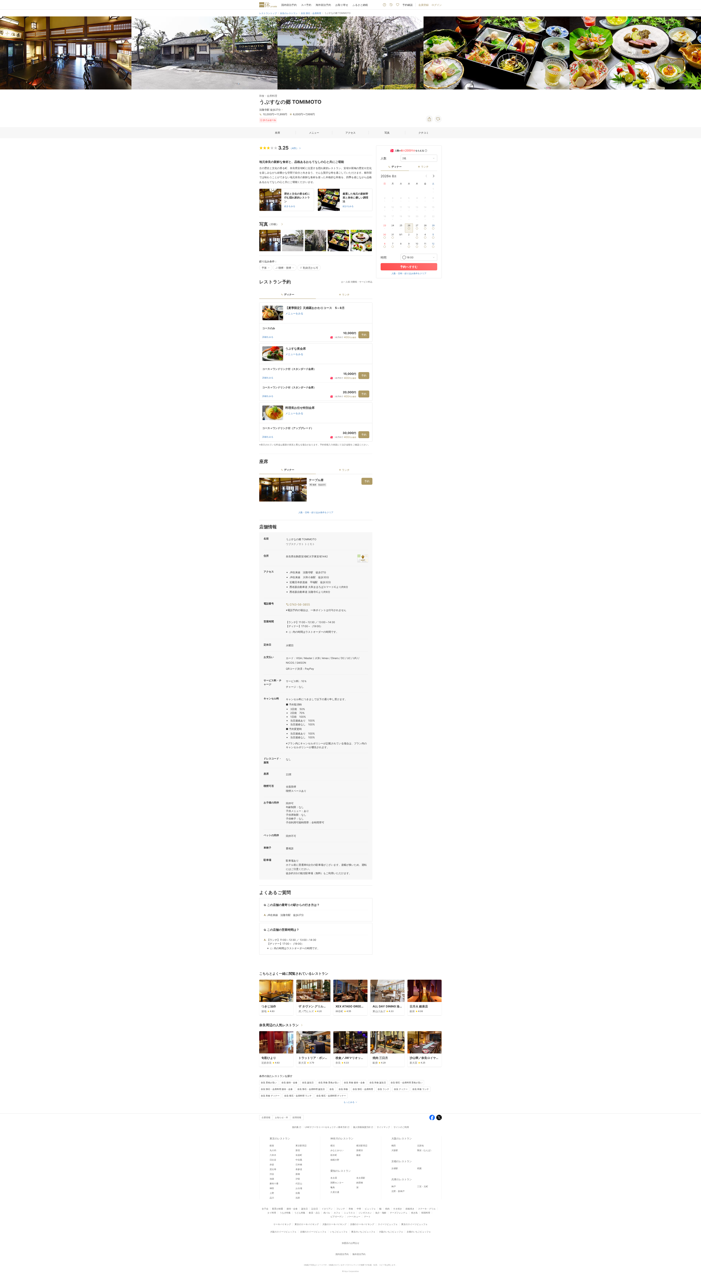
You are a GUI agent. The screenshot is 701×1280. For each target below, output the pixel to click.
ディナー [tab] (289, 294)
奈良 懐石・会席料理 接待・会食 (277, 1089)
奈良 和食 (343, 1089)
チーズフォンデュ (398, 1212)
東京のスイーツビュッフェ (414, 1224)
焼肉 (387, 1208)
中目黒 (299, 1159)
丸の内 (273, 1150)
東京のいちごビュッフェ (363, 1231)
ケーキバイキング (282, 1224)
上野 (272, 1193)
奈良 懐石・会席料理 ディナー (331, 1095)
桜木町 (333, 1155)
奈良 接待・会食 (289, 1082)
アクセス (350, 132)
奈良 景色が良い (269, 1082)
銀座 (272, 1145)
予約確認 (407, 4)
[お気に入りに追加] (438, 119)
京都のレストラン (401, 1161)
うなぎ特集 (285, 1212)
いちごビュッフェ (339, 1231)
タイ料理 (271, 1212)
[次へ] (694, 53)
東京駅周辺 (301, 1145)
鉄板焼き (410, 1208)
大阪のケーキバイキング (334, 1224)
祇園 (419, 1168)
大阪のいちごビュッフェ (391, 1231)
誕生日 (304, 1208)
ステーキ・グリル (427, 1208)
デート (367, 1216)
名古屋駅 (360, 1177)
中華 (359, 1208)
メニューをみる (294, 313)
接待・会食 (292, 1208)
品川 (272, 1197)
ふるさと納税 (360, 4)
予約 (363, 334)
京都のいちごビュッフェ (419, 1231)
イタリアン (327, 1208)
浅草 (298, 1197)
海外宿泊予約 (323, 4)
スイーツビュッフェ (388, 1224)
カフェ (337, 1212)
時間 (383, 257)
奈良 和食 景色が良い (328, 1082)
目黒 (298, 1193)
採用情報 (296, 1117)
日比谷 (273, 1159)
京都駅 (394, 1168)
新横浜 (359, 1150)
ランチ (425, 166)
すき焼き (397, 1208)
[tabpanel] (315, 374)
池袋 (272, 1178)
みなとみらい (337, 1150)
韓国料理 (425, 1212)
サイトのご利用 (401, 1127)
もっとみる (349, 1102)
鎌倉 (358, 1155)
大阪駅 (394, 1150)
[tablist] (315, 295)
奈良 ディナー (401, 1089)
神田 (272, 1188)
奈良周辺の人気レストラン (279, 1025)
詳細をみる (267, 337)
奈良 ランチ (383, 1089)
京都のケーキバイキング (362, 1224)
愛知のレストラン (340, 1170)
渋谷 (272, 1174)
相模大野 (334, 1159)
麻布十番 (274, 1183)
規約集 (295, 1127)
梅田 (393, 1145)
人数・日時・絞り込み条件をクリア (315, 512)
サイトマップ (383, 1127)
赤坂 (272, 1164)
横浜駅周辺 (361, 1145)
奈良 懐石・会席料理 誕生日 (311, 1089)
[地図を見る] (362, 558)
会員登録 (423, 4)
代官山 (299, 1183)
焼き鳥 (414, 1212)
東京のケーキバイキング (307, 1224)
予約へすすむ (409, 267)
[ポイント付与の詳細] (425, 150)
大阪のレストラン (401, 1138)
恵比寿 (273, 1169)
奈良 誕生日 (308, 1082)
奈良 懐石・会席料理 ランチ (298, 1095)
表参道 (299, 1169)
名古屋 (333, 1177)
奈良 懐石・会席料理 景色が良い (406, 1082)
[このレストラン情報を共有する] (429, 119)
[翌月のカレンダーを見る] (433, 176)
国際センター (337, 1182)
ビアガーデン (337, 1216)
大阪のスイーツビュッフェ (283, 1231)
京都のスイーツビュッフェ (313, 1231)
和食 (351, 1208)
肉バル (326, 1212)
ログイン (437, 4)
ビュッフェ (370, 1208)
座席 (277, 132)
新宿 (298, 1150)
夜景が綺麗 (277, 1208)
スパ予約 (306, 4)
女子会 (265, 1208)
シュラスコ (349, 1212)
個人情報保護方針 (362, 1127)
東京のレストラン (280, 1138)
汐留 (298, 1178)
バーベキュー (353, 1216)
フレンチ (340, 1208)
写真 (387, 132)
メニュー (314, 132)
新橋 (298, 1174)
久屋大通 (334, 1192)
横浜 (332, 1145)
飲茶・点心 (314, 1212)
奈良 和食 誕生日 (377, 1082)
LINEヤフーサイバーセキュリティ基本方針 (326, 1127)
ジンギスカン (365, 1212)
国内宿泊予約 (289, 4)
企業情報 (266, 1117)
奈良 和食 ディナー (270, 1095)
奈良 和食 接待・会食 (354, 1082)
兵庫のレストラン (401, 1179)
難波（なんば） (424, 1150)
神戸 (393, 1186)
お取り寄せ (341, 4)
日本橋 (299, 1164)
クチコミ (423, 132)
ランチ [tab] (346, 294)
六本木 (273, 1155)
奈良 (332, 1089)
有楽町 (299, 1155)
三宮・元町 (422, 1186)
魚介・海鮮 (380, 1212)
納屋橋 (359, 1182)
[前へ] (6, 53)
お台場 (299, 1188)
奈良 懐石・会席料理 (363, 1089)
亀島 (332, 1187)
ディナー (396, 166)
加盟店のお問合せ (350, 1243)
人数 (383, 158)
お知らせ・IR (281, 1117)
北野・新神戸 (398, 1191)
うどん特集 (299, 1212)
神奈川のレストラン (341, 1138)
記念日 (314, 1208)
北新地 (420, 1145)
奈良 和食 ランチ (420, 1089)
